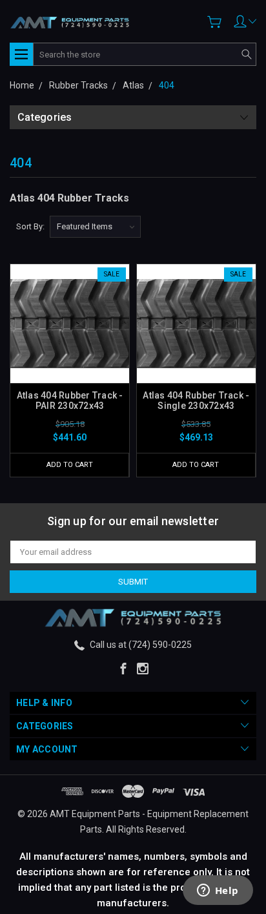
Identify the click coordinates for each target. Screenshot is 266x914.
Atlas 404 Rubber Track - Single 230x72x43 (196, 400)
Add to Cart (69, 465)
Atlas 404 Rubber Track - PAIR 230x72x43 (70, 400)
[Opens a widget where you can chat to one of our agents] (217, 891)
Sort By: (30, 226)
